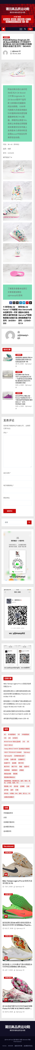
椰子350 (21, 763)
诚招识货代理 (18, 1046)
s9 (28, 742)
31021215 (10, 1046)
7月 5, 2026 (9, 887)
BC (5, 734)
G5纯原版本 (25, 734)
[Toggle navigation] (21, 29)
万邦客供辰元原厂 (19, 756)
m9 (9, 738)
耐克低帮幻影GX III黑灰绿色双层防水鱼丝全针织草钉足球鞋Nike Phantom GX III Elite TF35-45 (17, 694)
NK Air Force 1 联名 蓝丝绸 (12, 742)
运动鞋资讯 (6, 37)
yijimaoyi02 (8, 756)
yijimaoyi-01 (16, 51)
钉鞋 (16, 790)
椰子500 (6, 767)
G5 (27, 21)
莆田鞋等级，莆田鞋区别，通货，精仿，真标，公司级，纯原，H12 (17, 782)
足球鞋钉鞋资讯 (9, 822)
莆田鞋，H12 (8, 786)
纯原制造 (7, 770)
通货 (11, 790)
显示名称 (7, 473)
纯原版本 (13, 19)
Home (4, 1046)
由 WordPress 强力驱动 (12, 1040)
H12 (23, 21)
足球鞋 (22, 786)
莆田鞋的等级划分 (9, 777)
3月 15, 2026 (19, 364)
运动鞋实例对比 (9, 827)
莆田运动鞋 (7, 19)
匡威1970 (7, 763)
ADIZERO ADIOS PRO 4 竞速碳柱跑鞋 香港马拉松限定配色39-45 (23, 360)
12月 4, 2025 (19, 385)
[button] (25, 29)
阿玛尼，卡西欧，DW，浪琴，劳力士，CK (17, 793)
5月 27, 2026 (9, 928)
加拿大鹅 (13, 759)
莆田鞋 (15, 774)
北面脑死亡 (21, 759)
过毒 (28, 786)
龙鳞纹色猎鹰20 (9, 797)
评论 (5, 433)
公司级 (6, 759)
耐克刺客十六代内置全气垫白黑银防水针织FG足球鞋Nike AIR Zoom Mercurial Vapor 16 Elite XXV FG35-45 (18, 704)
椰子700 (28, 19)
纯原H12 (26, 767)
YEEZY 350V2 (8, 745)
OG (24, 742)
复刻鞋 (14, 763)
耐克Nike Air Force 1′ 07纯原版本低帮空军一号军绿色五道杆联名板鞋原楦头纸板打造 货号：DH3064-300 (10, 315)
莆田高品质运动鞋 (17, 9)
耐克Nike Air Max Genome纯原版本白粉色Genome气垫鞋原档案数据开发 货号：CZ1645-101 (25, 315)
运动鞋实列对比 (28, 1046)
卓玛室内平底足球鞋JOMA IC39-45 (16, 718)
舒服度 (22, 770)
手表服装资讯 (8, 813)
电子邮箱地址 (8, 485)
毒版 (20, 767)
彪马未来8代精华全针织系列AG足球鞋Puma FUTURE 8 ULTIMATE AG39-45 (17, 1008)
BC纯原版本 (21, 19)
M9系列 (15, 738)
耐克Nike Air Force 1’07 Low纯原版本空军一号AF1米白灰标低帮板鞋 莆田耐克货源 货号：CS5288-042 (23, 379)
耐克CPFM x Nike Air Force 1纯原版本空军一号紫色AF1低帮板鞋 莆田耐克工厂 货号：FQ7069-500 (23, 400)
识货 (5, 817)
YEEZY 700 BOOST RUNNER (13, 21)
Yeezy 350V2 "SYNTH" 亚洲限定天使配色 (17, 749)
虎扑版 (16, 786)
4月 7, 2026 (9, 970)
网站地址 (6, 498)
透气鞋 (6, 790)
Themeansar (17, 1041)
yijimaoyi (27, 752)
